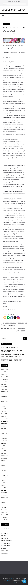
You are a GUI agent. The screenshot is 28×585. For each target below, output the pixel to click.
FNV (19, 36)
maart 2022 (3, 453)
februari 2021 (4, 473)
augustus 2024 (4, 401)
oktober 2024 (4, 396)
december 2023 (4, 418)
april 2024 (3, 408)
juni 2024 (3, 404)
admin (5, 33)
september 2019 (4, 495)
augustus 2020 (4, 477)
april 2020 (3, 487)
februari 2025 (4, 386)
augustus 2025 (4, 381)
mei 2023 (3, 426)
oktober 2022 (4, 440)
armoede (5, 36)
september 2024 (4, 399)
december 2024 (4, 391)
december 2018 (4, 514)
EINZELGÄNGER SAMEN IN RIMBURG (11, 356)
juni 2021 (3, 463)
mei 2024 (3, 406)
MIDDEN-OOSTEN (6, 540)
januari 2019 (4, 512)
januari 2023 (4, 433)
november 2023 (4, 421)
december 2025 (4, 376)
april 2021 (3, 468)
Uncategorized (4, 550)
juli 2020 (3, 480)
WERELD (3, 553)
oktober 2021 (4, 458)
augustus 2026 (4, 369)
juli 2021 (3, 460)
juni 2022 (3, 445)
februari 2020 (4, 492)
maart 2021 (3, 470)
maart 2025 (3, 384)
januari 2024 (4, 416)
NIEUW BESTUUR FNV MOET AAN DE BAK (12, 354)
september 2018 (4, 519)
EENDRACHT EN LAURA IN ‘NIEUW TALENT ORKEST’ (13, 330)
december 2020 (4, 475)
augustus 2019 (4, 497)
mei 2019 (3, 502)
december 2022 (4, 436)
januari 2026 (4, 374)
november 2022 (4, 438)
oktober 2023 (4, 423)
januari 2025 (4, 389)
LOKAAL (3, 538)
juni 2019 (3, 500)
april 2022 (3, 450)
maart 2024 (3, 411)
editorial (15, 36)
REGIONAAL (4, 545)
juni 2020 (3, 482)
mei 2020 (3, 485)
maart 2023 (3, 431)
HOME (3, 535)
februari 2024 (4, 413)
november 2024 (4, 394)
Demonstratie (10, 36)
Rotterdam (23, 36)
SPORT (3, 548)
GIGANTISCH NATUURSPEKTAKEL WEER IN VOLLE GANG (15, 324)
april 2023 (3, 428)
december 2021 (4, 455)
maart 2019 (3, 507)
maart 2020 (3, 490)
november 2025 (4, 379)
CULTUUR (4, 528)
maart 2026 (3, 371)
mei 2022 (3, 448)
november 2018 (4, 517)
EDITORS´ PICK (6, 24)
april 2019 (3, 505)
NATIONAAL (4, 543)
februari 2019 (4, 509)
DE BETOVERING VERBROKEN (9, 347)
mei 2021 (3, 465)
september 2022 (4, 443)
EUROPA (3, 533)
